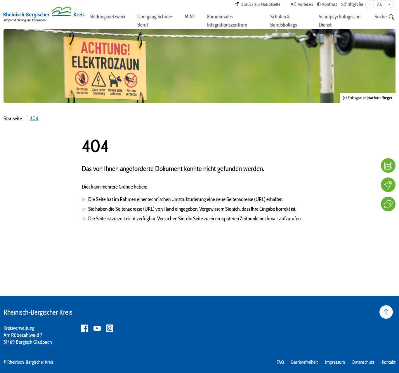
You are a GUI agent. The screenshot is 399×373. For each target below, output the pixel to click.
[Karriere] (388, 185)
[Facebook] (84, 328)
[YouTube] (97, 328)
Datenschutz (363, 362)
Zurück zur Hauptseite (260, 4)
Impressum (335, 362)
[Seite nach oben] (386, 312)
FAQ (280, 362)
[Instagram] (109, 328)
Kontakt (388, 362)
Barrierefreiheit (304, 362)
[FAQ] (388, 165)
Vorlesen (305, 4)
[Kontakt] (388, 204)
